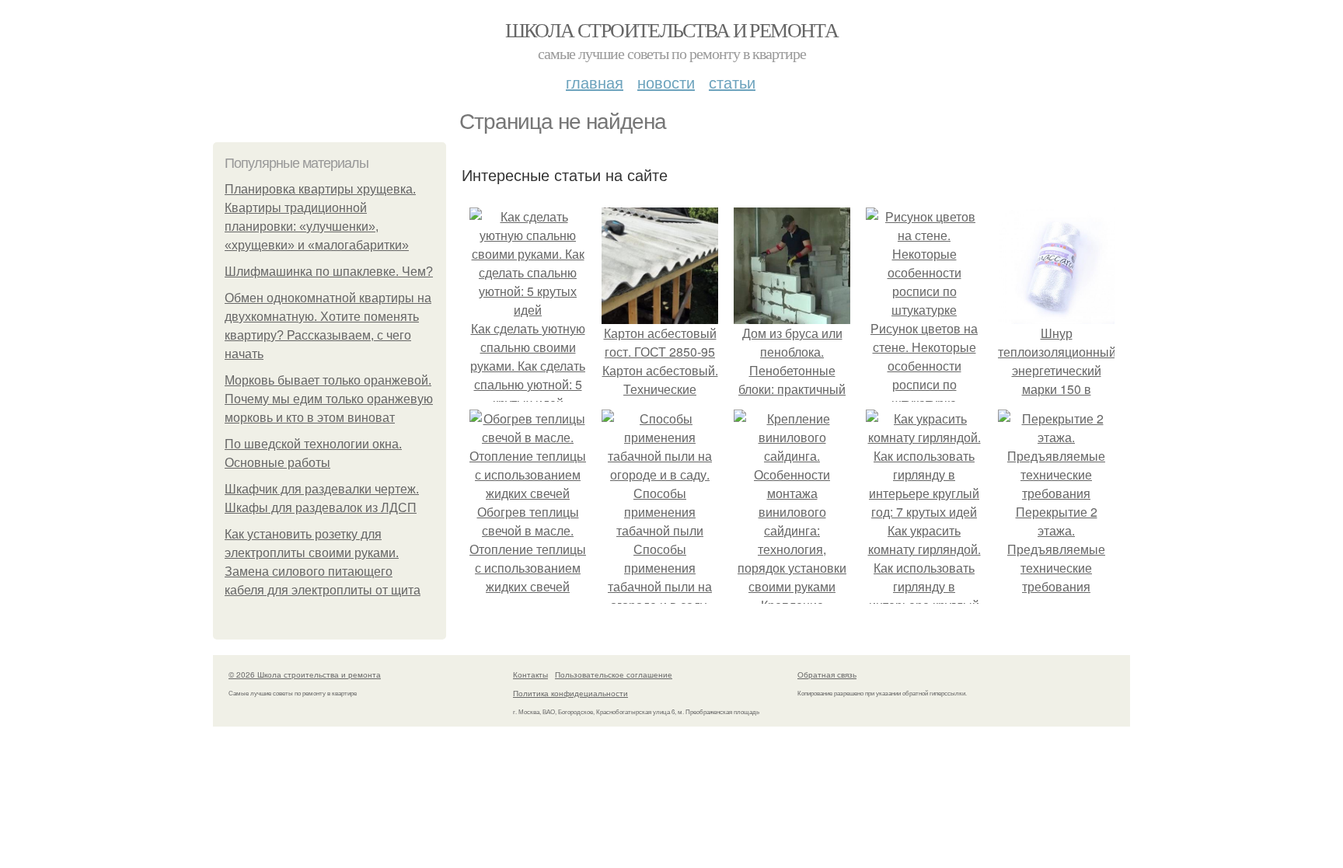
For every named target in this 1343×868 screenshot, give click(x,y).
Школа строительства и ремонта (672, 29)
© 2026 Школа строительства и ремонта (304, 674)
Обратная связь (826, 674)
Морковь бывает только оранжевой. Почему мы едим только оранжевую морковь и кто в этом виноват (329, 399)
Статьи (732, 82)
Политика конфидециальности (570, 693)
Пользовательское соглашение (613, 674)
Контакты (530, 674)
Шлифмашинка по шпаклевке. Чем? (329, 271)
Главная (594, 82)
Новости (666, 82)
